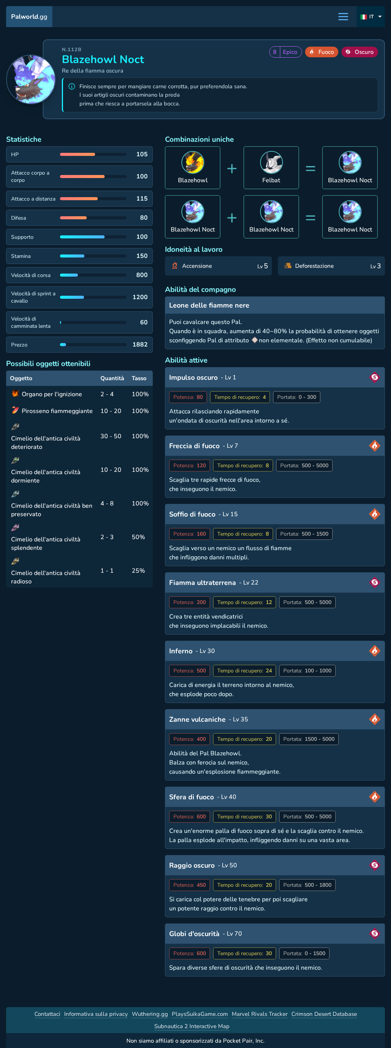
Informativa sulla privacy (96, 1014)
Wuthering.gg (150, 1014)
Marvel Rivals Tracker (260, 1014)
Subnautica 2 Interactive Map (191, 1026)
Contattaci (47, 1014)
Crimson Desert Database (324, 1014)
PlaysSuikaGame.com (200, 1014)
